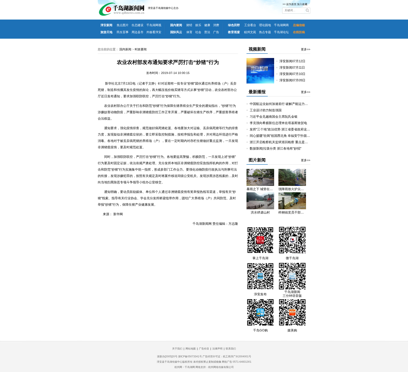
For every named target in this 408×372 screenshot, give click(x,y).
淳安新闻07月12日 (294, 61)
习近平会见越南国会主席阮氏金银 (274, 116)
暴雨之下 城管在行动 (260, 189)
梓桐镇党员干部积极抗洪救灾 (292, 212)
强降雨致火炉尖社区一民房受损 (292, 189)
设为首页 (291, 4)
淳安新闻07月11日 (293, 67)
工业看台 (250, 25)
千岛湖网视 (153, 25)
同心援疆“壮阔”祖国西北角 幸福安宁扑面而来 (281, 135)
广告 (216, 32)
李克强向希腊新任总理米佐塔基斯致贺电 (278, 123)
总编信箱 (299, 25)
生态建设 (137, 25)
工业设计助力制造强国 (266, 110)
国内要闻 (176, 25)
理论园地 (265, 25)
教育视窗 (234, 32)
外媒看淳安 (153, 32)
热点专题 (265, 32)
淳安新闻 (106, 25)
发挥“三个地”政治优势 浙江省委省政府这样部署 (283, 129)
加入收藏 (302, 4)
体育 (189, 32)
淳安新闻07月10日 (294, 74)
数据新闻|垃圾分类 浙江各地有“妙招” (275, 148)
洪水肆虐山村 (260, 212)
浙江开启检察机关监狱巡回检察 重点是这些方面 (283, 142)
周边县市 (137, 32)
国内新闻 (125, 49)
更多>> (305, 49)
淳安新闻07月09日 (294, 80)
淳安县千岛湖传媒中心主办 (163, 8)
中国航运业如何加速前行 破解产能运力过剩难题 (283, 104)
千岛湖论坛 (281, 32)
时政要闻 (141, 49)
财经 (189, 25)
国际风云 (176, 32)
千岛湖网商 (281, 25)
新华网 (118, 214)
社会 (198, 32)
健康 (207, 25)
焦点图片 (123, 25)
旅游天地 (106, 32)
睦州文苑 (250, 32)
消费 (216, 25)
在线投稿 (299, 32)
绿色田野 (234, 25)
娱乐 (198, 25)
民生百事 (123, 32)
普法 (207, 32)
